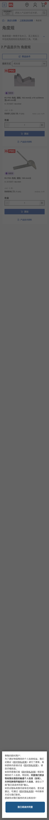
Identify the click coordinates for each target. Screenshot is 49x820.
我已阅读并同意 (25, 807)
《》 (20, 762)
